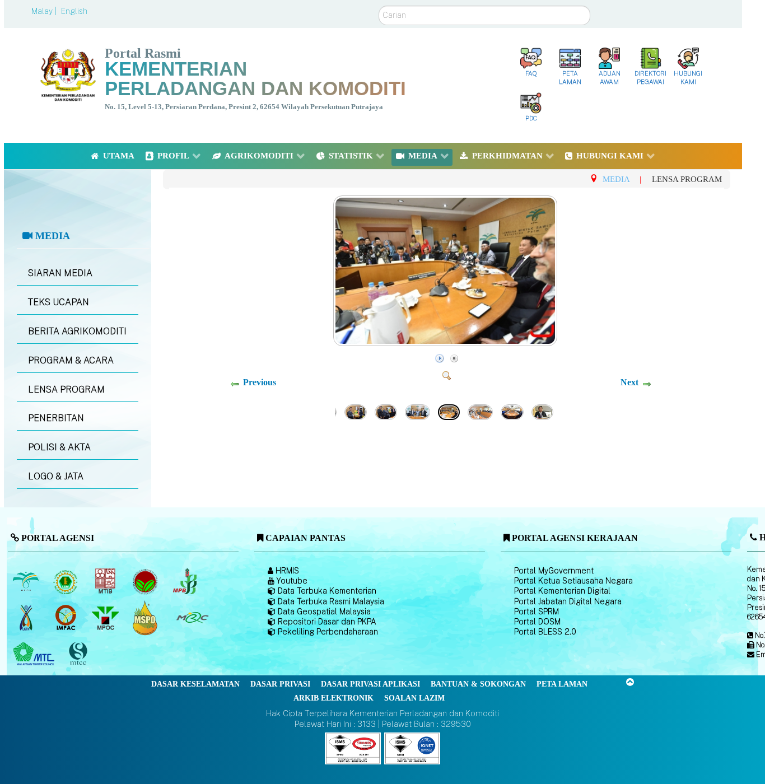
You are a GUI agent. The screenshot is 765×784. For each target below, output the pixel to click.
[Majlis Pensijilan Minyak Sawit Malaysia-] (146, 617)
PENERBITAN (56, 418)
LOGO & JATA (55, 476)
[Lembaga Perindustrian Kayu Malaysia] (106, 581)
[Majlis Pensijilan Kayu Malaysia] (79, 654)
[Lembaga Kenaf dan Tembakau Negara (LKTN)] (26, 617)
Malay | (45, 11)
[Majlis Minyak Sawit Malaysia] (106, 617)
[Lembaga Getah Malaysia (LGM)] (66, 581)
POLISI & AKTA (59, 447)
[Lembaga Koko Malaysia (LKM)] (146, 581)
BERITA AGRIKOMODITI (77, 331)
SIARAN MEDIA (60, 273)
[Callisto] (353, 748)
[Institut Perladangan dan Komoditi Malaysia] (66, 617)
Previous (259, 382)
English (74, 11)
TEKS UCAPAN (58, 302)
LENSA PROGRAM (66, 389)
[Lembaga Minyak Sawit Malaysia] (26, 581)
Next (629, 382)
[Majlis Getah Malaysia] (192, 617)
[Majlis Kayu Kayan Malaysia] (35, 654)
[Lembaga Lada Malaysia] (185, 581)
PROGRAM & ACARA (71, 360)
